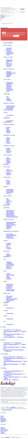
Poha (8, 76)
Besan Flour (9, 63)
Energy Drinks (10, 190)
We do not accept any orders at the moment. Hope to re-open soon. (14, 34)
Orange (8, 181)
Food (2, 417)
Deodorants (9, 286)
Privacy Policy (4, 430)
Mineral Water (10, 192)
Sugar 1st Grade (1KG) (9, 356)
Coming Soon (10, 115)
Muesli (8, 139)
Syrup (8, 172)
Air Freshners (10, 234)
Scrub (8, 228)
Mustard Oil (9, 88)
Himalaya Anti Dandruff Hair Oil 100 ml (13, 374)
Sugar (8, 98)
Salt (7, 96)
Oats (8, 140)
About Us (3, 427)
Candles (9, 244)
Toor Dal (9, 49)
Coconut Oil (9, 82)
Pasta (8, 149)
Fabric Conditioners (11, 224)
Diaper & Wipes (10, 300)
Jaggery (9, 99)
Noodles (9, 148)
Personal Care (7, 256)
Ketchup (9, 159)
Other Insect (10, 236)
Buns (8, 128)
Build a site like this (7, 409)
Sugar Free (9, 100)
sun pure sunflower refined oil (11, 331)
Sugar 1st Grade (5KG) (9, 337)
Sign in (2, 17)
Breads (8, 127)
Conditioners (10, 263)
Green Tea (9, 201)
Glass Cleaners (10, 213)
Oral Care (9, 288)
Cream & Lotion (10, 289)
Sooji (8, 62)
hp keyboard (7, 330)
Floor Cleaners (10, 210)
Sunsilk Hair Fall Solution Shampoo (12, 371)
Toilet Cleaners (10, 211)
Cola (8, 180)
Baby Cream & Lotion (12, 298)
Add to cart (18, 330)
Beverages (6, 164)
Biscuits (8, 131)
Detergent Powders (11, 222)
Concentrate (10, 170)
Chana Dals (9, 52)
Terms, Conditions (4, 429)
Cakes (8, 130)
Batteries (9, 255)
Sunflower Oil (10, 83)
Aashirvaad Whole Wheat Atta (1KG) (13, 361)
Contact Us (3, 433)
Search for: (3, 9)
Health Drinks (10, 189)
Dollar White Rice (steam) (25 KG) (12, 334)
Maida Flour (9, 61)
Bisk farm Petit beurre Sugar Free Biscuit (14, 349)
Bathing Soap (10, 284)
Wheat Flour (9, 60)
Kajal (8, 276)
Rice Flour (9, 65)
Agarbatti (9, 243)
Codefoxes (13, 407)
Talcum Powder (10, 275)
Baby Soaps (10, 296)
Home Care (6, 205)
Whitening (9, 226)
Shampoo (9, 262)
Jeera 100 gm (7, 379)
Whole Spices (10, 108)
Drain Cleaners (10, 214)
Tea (7, 198)
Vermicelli (9, 151)
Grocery (2, 416)
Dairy (8, 202)
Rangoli (8, 247)
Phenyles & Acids (11, 215)
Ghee (8, 91)
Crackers (9, 248)
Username (3, 12)
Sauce (8, 160)
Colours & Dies (10, 264)
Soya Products (10, 53)
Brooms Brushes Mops (12, 216)
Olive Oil (9, 87)
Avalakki (9, 75)
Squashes (9, 173)
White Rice (9, 74)
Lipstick (8, 277)
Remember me (6, 16)
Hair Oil (8, 267)
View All (8, 54)
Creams (9, 273)
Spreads (9, 161)
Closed (3, 32)
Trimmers (9, 278)
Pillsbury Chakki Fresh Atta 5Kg (11, 377)
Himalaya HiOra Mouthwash (11, 364)
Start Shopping (4, 27)
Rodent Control (10, 238)
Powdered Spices (11, 106)
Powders (9, 297)
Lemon (8, 182)
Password (22, 12)
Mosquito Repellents (12, 235)
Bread (8, 141)
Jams (8, 157)
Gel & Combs (10, 265)
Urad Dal (9, 50)
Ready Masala (10, 107)
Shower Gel (9, 285)
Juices (8, 169)
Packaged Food (7, 122)
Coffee (8, 200)
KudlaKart (8, 3)
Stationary (6, 302)
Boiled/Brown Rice (11, 73)
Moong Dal (9, 48)
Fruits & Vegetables (8, 109)
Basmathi (9, 71)
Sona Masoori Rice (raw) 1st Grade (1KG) (14, 358)
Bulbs (8, 254)
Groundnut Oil (10, 90)
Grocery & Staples (8, 42)
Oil (7, 246)
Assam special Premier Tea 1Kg (12, 347)
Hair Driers (9, 268)
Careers (2, 432)
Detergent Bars (10, 223)
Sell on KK (3, 428)
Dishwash (9, 227)
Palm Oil (9, 84)
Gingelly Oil (9, 86)
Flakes (8, 138)
